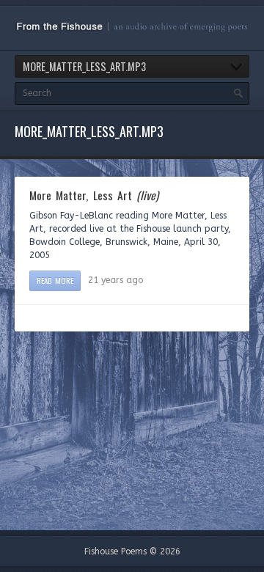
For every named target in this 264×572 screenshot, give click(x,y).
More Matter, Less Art (93, 195)
